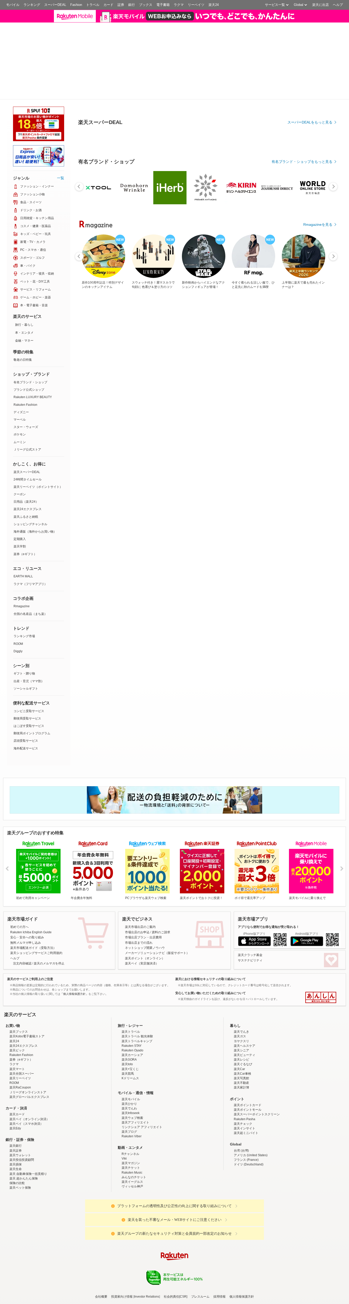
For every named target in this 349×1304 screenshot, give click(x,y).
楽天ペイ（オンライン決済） (29, 1119)
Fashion (76, 5)
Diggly (18, 651)
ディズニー (21, 412)
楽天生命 (15, 1169)
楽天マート (17, 1069)
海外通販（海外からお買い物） (35, 531)
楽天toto (127, 1064)
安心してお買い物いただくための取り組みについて (210, 993)
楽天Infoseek (130, 1113)
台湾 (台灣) (241, 1150)
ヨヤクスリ (241, 1041)
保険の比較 (17, 1183)
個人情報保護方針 (241, 1296)
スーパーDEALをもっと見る (309, 122)
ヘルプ (338, 5)
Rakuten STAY (132, 1046)
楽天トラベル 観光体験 (137, 1036)
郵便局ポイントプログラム (32, 733)
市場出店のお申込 (137, 932)
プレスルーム (200, 1296)
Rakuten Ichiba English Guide (31, 932)
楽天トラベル (131, 1031)
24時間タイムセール (28, 479)
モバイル (12, 5)
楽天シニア (241, 1050)
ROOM (18, 644)
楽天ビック (17, 1050)
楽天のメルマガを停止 (49, 963)
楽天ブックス (18, 1031)
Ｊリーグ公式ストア (27, 449)
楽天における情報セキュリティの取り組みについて (210, 979)
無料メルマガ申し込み (25, 943)
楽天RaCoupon (20, 1087)
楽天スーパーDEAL (27, 472)
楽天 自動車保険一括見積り (28, 1174)
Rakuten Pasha (244, 1119)
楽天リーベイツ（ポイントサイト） (38, 487)
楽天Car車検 (242, 1073)
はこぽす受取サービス (29, 726)
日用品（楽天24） (26, 501)
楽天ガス (240, 1036)
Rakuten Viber (132, 1136)
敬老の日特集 (23, 360)
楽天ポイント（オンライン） (145, 958)
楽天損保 (15, 1164)
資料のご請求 (161, 932)
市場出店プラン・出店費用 (143, 937)
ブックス (145, 5)
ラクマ (179, 5)
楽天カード (17, 1114)
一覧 (60, 178)
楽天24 (213, 5)
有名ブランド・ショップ (30, 382)
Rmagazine (22, 606)
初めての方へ (19, 927)
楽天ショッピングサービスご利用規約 (36, 953)
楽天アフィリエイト (135, 1122)
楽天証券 (15, 1150)
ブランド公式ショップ (29, 389)
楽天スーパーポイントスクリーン (257, 1114)
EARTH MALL (23, 576)
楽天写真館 (241, 1078)
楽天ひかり (129, 1104)
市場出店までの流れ (139, 943)
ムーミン (20, 442)
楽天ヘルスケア (244, 1046)
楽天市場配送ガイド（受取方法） (33, 948)
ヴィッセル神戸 (132, 1186)
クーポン (20, 494)
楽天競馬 (128, 1073)
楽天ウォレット (20, 1155)
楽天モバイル (131, 1099)
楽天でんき (241, 1031)
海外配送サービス (26, 748)
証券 (121, 5)
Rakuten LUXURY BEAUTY (33, 397)
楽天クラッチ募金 (250, 955)
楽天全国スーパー (21, 1073)
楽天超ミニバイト (246, 1133)
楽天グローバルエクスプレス (29, 1097)
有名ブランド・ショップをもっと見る (302, 162)
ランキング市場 (24, 636)
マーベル (20, 419)
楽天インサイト (244, 1128)
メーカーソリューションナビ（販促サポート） (157, 953)
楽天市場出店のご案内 (140, 927)
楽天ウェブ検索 (132, 1118)
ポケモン (20, 434)
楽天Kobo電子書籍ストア (26, 1036)
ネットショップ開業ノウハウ (145, 948)
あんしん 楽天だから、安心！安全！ (320, 997)
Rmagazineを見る (317, 224)
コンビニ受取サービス (29, 711)
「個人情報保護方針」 (74, 993)
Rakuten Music (132, 1172)
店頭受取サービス (26, 741)
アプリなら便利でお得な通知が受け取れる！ (268, 927)
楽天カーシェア (132, 1055)
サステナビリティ (250, 960)
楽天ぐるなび (243, 1064)
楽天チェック (243, 1124)
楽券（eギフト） (25, 554)
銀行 (131, 5)
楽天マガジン (131, 1163)
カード (108, 5)
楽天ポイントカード (247, 1105)
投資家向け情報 (122, 1296)
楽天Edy (15, 1128)
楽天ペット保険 (20, 1187)
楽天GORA (129, 1059)
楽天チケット (131, 1168)
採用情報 (219, 1296)
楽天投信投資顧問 (21, 1160)
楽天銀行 (15, 1146)
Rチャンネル (130, 1154)
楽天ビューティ (244, 1055)
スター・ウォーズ (26, 427)
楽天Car (239, 1069)
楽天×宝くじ (130, 1069)
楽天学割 (20, 546)
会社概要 (101, 1296)
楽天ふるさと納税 (26, 517)
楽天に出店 (320, 5)
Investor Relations (146, 1296)
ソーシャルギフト (26, 688)
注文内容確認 (22, 963)
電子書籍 (163, 5)
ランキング (32, 5)
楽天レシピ (241, 1059)
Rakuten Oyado (132, 1050)
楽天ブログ (129, 1131)
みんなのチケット (134, 1177)
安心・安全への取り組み (27, 937)
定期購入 (20, 539)
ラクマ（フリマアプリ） (30, 584)
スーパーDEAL (55, 5)
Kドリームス (130, 1078)
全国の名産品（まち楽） (30, 614)
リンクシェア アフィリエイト (142, 1127)
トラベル (92, 5)
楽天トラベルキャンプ (137, 1041)
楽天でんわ (129, 1108)
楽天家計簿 (241, 1087)
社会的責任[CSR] (175, 1296)
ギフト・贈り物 (24, 673)
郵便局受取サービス (27, 718)
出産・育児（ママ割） (29, 681)
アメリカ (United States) (250, 1155)
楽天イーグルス (132, 1182)
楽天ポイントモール (247, 1109)
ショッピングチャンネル (30, 524)
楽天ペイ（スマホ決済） (26, 1124)
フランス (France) (246, 1160)
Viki (124, 1158)
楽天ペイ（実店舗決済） (142, 963)
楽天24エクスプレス (28, 509)
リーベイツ (196, 5)
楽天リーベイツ (20, 1078)
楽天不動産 (241, 1083)
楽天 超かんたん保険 (23, 1178)
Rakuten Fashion (25, 405)
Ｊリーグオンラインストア (27, 1092)
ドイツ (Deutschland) (248, 1164)
